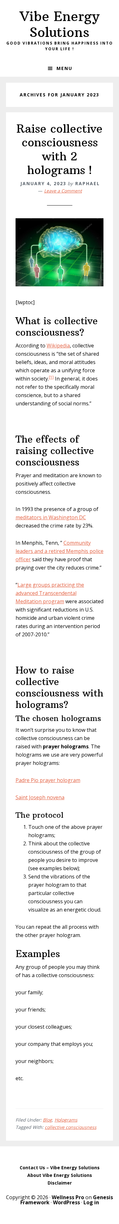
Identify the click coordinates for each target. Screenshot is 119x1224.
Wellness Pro (68, 1197)
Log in (91, 1202)
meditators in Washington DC (51, 517)
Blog (47, 1120)
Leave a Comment (63, 191)
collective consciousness (70, 1127)
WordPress (66, 1202)
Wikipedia (58, 345)
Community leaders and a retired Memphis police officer (59, 551)
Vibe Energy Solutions (59, 24)
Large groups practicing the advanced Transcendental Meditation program (50, 593)
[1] (51, 377)
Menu (64, 68)
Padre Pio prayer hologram (48, 780)
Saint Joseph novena (40, 797)
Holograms (66, 1120)
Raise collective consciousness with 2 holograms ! (59, 149)
